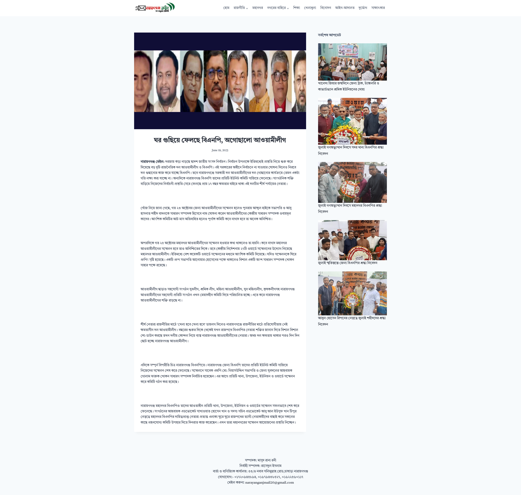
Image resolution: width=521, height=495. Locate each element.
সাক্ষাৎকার (378, 8)
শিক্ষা (296, 8)
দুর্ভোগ (363, 8)
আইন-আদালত (345, 8)
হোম (226, 8)
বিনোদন (325, 8)
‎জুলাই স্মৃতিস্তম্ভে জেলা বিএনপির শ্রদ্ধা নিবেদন (347, 263)
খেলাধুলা (310, 8)
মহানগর (257, 8)
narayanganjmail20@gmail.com (269, 482)
